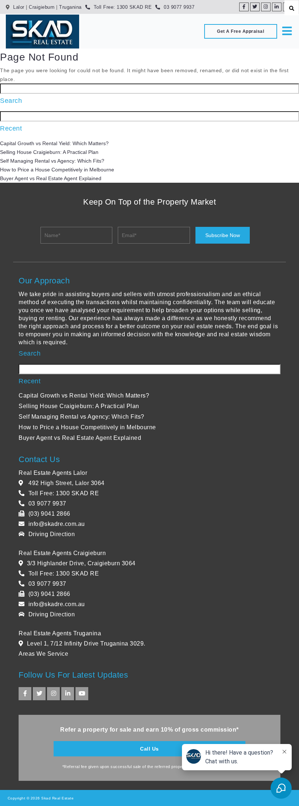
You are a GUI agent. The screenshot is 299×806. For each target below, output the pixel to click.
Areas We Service (43, 654)
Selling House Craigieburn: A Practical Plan (49, 152)
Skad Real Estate (57, 798)
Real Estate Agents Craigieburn (62, 553)
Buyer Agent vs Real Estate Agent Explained (50, 178)
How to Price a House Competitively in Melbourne (57, 170)
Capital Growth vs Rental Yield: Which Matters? (54, 143)
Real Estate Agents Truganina (60, 633)
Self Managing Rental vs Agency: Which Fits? (52, 161)
